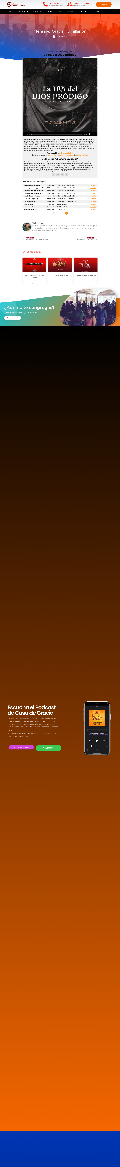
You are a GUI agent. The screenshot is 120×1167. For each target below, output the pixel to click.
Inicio (11, 11)
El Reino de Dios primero (85, 275)
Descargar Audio (82, 155)
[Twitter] (85, 11)
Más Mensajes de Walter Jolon (64, 155)
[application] (60, 134)
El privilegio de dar (60, 275)
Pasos (50, 11)
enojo (48, 155)
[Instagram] (89, 11)
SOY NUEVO (22, 11)
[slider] (56, 134)
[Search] (111, 11)
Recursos (70, 11)
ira (51, 155)
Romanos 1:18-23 (67, 153)
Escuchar (93, 185)
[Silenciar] (89, 134)
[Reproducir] (25, 134)
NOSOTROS (37, 11)
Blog (59, 11)
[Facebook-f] (81, 11)
